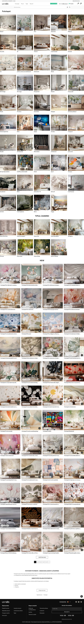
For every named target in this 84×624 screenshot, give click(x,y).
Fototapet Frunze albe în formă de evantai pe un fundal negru (30, 406)
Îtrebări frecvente (5, 608)
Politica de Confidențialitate (32, 609)
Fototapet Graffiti (47, 431)
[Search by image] (67, 7)
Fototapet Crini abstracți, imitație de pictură (72, 333)
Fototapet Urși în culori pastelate (50, 480)
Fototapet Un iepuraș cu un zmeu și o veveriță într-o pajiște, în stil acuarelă (72, 480)
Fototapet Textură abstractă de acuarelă (8, 528)
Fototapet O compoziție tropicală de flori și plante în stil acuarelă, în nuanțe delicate (8, 382)
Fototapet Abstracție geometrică (50, 309)
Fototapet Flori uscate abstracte (7, 309)
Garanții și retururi (17, 608)
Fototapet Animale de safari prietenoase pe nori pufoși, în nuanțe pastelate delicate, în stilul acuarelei (30, 285)
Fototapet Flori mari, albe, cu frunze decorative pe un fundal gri (30, 553)
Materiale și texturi (6, 610)
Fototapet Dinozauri (26, 333)
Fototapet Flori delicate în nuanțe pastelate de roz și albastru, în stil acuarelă (8, 285)
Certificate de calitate (18, 610)
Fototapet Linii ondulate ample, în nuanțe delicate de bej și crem (72, 285)
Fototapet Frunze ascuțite (6, 431)
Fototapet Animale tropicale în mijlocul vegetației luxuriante (51, 406)
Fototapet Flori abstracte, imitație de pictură (51, 358)
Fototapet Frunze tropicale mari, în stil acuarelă (72, 358)
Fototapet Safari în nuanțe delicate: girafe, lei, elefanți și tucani (72, 504)
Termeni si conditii (32, 614)
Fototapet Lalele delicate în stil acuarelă (8, 504)
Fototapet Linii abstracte (70, 406)
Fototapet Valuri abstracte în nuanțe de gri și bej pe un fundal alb (51, 528)
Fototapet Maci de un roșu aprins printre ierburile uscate (72, 382)
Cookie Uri (42, 610)
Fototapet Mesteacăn (69, 431)
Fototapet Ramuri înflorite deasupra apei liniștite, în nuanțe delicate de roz (8, 553)
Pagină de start (39, 594)
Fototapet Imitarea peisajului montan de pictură (8, 358)
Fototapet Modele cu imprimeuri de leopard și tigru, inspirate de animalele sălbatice (30, 528)
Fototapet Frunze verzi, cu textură (29, 504)
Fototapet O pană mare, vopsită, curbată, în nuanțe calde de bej (72, 528)
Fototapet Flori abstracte (27, 309)
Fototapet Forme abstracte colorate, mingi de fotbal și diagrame (8, 333)
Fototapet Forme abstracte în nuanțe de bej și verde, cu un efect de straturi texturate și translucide (30, 480)
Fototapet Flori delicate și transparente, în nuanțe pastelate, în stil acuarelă (51, 285)
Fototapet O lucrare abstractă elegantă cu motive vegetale (30, 382)
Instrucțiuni (4, 615)
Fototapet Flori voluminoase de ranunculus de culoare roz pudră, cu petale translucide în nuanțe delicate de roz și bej (51, 504)
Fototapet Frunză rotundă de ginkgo (30, 431)
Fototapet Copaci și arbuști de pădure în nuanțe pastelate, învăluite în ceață (51, 553)
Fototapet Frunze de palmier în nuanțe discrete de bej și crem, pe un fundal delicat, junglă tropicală (8, 480)
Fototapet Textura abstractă (6, 455)
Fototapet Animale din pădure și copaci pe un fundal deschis (8, 406)
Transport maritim (6, 613)
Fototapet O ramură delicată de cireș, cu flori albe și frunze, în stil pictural (72, 455)
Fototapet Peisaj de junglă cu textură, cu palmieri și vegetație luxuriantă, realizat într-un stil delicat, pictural (72, 553)
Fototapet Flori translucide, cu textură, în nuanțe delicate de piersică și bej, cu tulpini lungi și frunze (30, 455)
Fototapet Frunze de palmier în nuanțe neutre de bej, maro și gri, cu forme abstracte (51, 455)
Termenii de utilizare (44, 608)
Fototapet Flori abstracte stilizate (72, 309)
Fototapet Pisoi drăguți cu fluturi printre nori (51, 333)
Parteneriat (42, 613)
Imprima (30, 612)
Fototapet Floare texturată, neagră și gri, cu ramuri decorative (51, 382)
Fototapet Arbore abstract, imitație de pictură (30, 358)
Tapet (15, 613)
